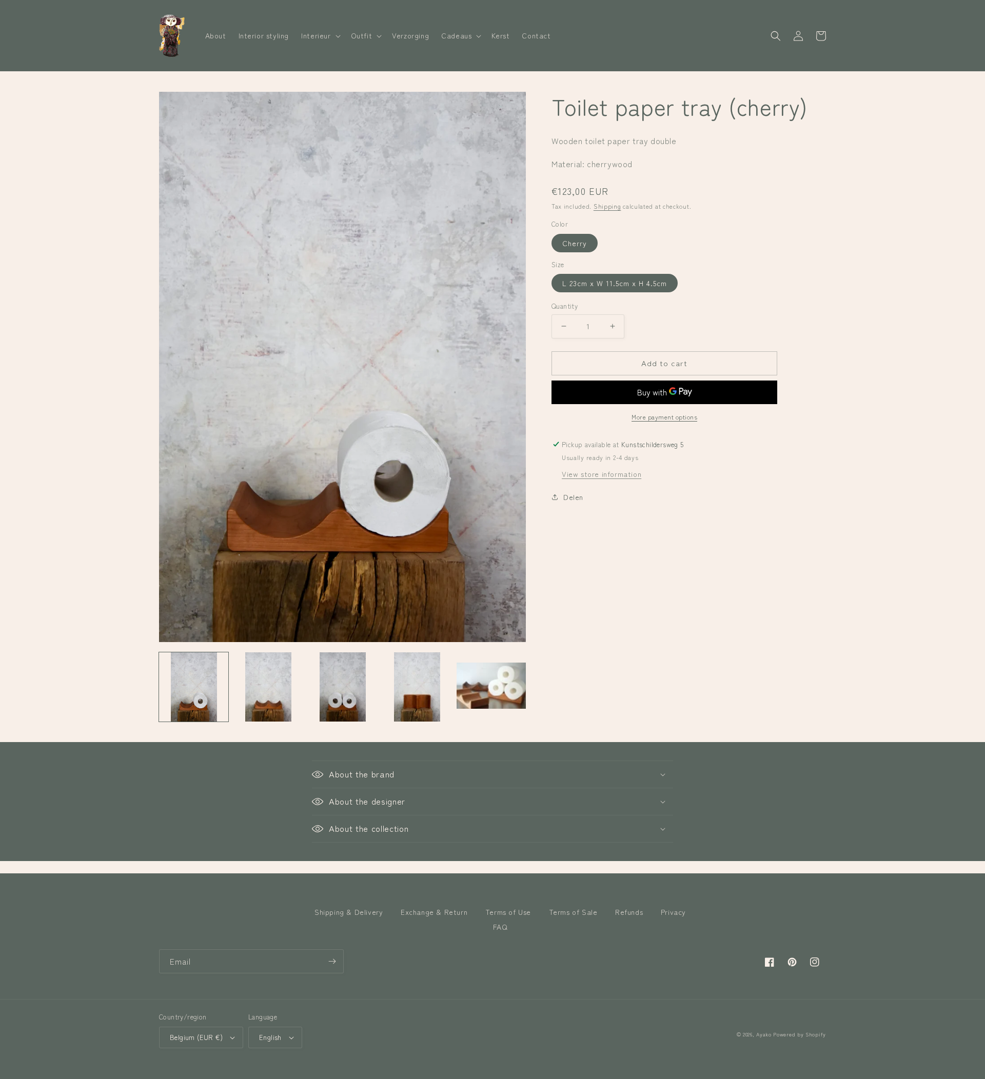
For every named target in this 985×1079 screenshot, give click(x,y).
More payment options (664, 416)
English (270, 1037)
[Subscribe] (332, 961)
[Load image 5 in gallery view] (491, 687)
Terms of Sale (573, 912)
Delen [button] (573, 497)
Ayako (764, 1034)
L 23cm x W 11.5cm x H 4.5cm (614, 283)
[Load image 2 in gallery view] (268, 687)
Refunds (629, 912)
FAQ (500, 927)
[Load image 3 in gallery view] (342, 687)
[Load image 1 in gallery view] (193, 687)
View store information (601, 474)
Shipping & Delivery (348, 912)
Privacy (673, 912)
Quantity (564, 306)
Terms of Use (508, 912)
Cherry (574, 243)
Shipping (607, 206)
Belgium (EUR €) (196, 1037)
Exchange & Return (434, 912)
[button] (319, 35)
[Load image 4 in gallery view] (416, 687)
